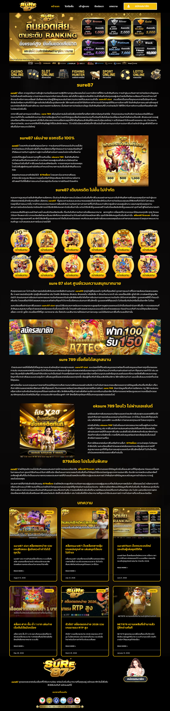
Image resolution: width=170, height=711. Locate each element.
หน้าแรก (55, 6)
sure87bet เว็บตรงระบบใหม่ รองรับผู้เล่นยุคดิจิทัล (134, 547)
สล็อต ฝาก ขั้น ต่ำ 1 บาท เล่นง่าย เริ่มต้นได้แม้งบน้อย (33, 626)
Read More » (19, 571)
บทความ (113, 6)
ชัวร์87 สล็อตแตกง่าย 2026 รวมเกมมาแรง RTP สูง (84, 626)
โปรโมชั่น (69, 6)
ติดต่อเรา (99, 6)
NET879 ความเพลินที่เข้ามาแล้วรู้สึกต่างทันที (136, 626)
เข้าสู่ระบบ (84, 6)
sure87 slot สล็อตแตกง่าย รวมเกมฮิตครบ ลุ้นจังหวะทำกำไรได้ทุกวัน (33, 549)
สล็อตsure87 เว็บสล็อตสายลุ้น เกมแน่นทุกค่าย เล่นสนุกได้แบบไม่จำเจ (83, 549)
